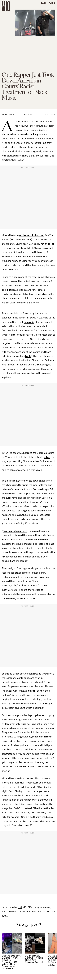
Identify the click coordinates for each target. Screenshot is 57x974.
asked (47, 457)
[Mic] (6, 6)
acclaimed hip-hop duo (31, 235)
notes (46, 736)
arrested (28, 330)
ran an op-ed (48, 244)
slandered (7, 134)
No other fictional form (15, 531)
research (39, 539)
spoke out (7, 290)
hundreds (29, 322)
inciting (34, 134)
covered (6, 493)
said (23, 766)
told (20, 907)
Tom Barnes (10, 115)
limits (28, 356)
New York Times (33, 691)
